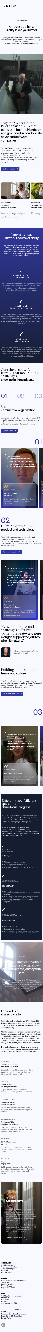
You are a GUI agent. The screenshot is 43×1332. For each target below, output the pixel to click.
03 (38, 396)
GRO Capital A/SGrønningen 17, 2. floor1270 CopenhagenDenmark (9, 1268)
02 (20, 396)
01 (4, 396)
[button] (37, 6)
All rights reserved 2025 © (11, 1309)
